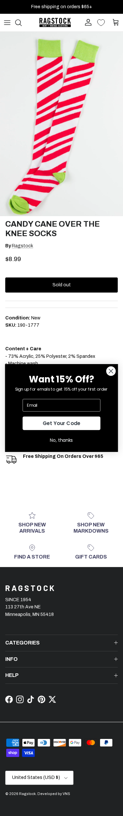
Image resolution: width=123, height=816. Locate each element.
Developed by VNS (53, 794)
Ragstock (22, 245)
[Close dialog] (111, 371)
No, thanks (61, 440)
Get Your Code (62, 423)
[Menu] (7, 22)
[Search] (21, 22)
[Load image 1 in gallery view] (61, 124)
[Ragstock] (55, 22)
